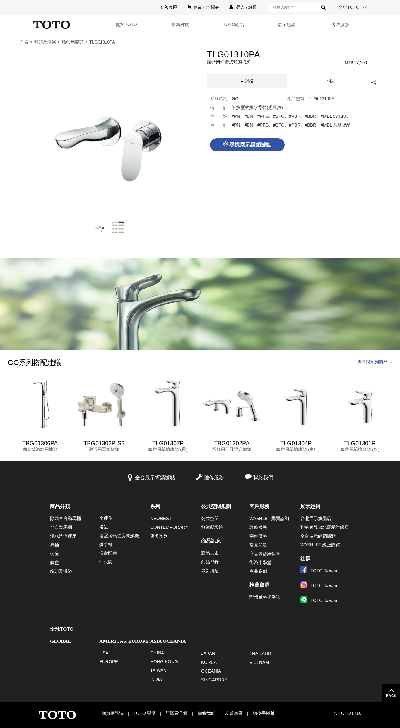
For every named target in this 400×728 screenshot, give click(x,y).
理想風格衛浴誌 (264, 596)
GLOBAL (60, 641)
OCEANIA (211, 671)
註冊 (252, 7)
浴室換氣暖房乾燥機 (119, 535)
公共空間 (210, 518)
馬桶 (54, 544)
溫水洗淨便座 (63, 535)
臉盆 (54, 562)
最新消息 (210, 570)
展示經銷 (310, 506)
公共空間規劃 (216, 506)
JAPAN (208, 653)
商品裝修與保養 (264, 553)
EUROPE (108, 661)
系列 (155, 506)
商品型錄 (210, 561)
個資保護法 (113, 713)
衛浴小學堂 (260, 562)
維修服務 (214, 477)
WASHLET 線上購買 (320, 544)
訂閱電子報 (177, 713)
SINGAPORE (214, 679)
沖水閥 (105, 562)
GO (235, 98)
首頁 (24, 42)
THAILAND (260, 653)
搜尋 (323, 7)
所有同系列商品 (372, 361)
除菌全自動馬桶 (65, 518)
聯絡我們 (263, 477)
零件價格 (258, 535)
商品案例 (258, 571)
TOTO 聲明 (145, 713)
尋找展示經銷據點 (250, 145)
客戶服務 (259, 506)
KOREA (209, 662)
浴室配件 (108, 553)
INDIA (156, 679)
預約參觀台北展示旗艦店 (324, 527)
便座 (54, 553)
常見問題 (258, 544)
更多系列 (159, 535)
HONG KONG (164, 661)
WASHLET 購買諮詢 (269, 518)
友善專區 (168, 7)
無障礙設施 (212, 527)
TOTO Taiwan (323, 570)
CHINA (157, 652)
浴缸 (103, 526)
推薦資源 (259, 585)
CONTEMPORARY (169, 527)
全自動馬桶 (61, 527)
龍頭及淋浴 (45, 42)
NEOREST (161, 518)
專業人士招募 (206, 7)
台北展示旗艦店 (315, 518)
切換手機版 (264, 713)
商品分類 (60, 506)
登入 (240, 7)
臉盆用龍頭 (73, 42)
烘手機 (105, 544)
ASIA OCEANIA (168, 641)
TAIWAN (158, 670)
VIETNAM (259, 662)
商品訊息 (211, 541)
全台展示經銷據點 (155, 477)
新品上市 (210, 552)
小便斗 (105, 518)
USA (103, 652)
